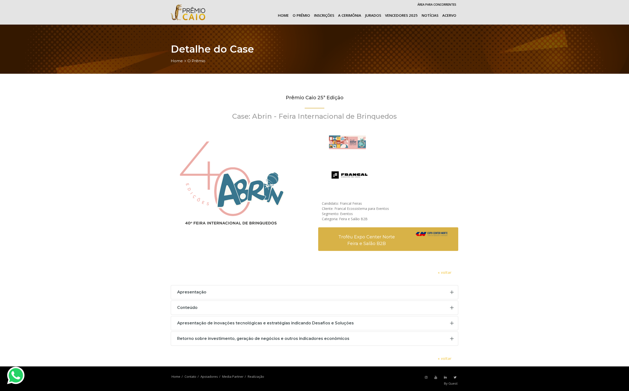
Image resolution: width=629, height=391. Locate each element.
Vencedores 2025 (401, 15)
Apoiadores (209, 376)
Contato (190, 376)
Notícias (430, 15)
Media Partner (232, 376)
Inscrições (324, 15)
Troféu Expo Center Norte (366, 237)
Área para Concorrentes (436, 4)
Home (283, 15)
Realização (256, 376)
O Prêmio (301, 15)
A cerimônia (349, 15)
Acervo (449, 15)
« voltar (445, 272)
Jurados (373, 15)
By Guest (450, 383)
